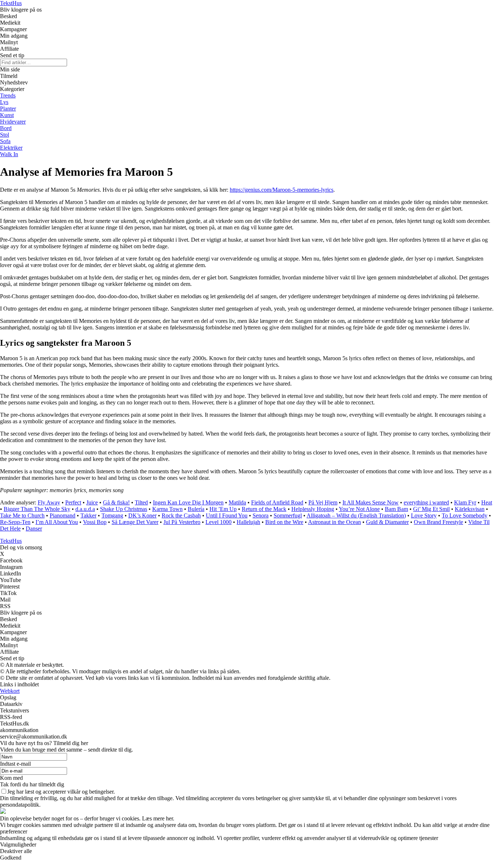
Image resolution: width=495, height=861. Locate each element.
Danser (34, 528)
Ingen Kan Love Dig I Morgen (188, 502)
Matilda (237, 502)
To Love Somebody (464, 515)
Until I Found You (227, 515)
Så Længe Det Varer (135, 522)
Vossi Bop (95, 522)
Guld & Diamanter (387, 522)
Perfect (73, 502)
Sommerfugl (288, 515)
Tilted (141, 502)
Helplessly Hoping (312, 509)
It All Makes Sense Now (370, 502)
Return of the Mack (264, 509)
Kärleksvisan (469, 509)
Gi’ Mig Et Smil (431, 509)
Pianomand (62, 515)
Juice (92, 502)
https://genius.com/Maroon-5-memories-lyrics (281, 190)
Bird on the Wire (284, 522)
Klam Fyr (465, 502)
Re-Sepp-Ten (15, 522)
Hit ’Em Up (223, 509)
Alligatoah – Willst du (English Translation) (356, 515)
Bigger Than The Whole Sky (37, 509)
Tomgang (112, 515)
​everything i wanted (426, 502)
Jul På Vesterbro (181, 522)
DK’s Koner (142, 515)
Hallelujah (248, 522)
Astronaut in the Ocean (334, 522)
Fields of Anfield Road (277, 502)
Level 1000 (218, 522)
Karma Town (167, 509)
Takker (88, 515)
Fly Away (49, 502)
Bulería (196, 509)
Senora (261, 515)
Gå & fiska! (116, 502)
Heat (486, 502)
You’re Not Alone (359, 509)
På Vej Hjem (322, 502)
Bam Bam (396, 509)
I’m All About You (57, 522)
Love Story (424, 515)
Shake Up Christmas (123, 509)
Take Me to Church (22, 515)
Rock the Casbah (181, 515)
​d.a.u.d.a (85, 509)
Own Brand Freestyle (438, 522)
